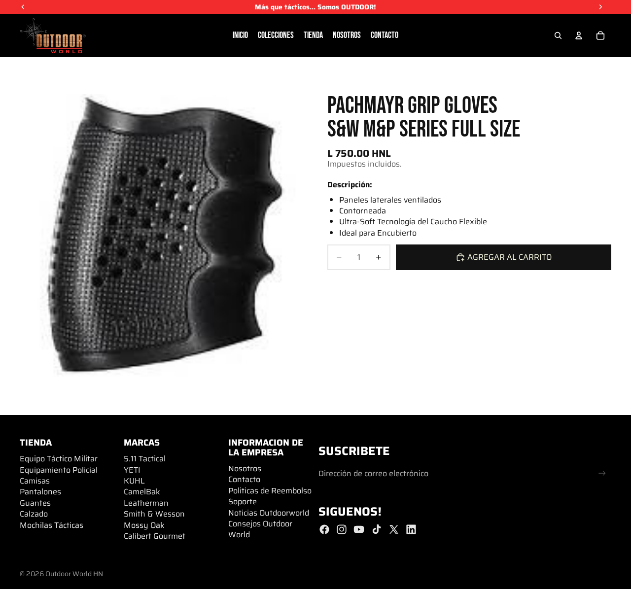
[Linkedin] (411, 529)
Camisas (35, 481)
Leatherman (146, 503)
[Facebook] (324, 529)
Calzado (34, 514)
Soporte (242, 501)
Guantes (35, 503)
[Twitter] (394, 529)
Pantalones (40, 491)
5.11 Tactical (145, 458)
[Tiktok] (377, 529)
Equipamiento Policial (59, 470)
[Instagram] (342, 529)
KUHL (134, 481)
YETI (132, 470)
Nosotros (244, 468)
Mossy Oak (144, 525)
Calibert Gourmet (154, 536)
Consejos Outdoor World (260, 529)
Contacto (244, 479)
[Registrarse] (602, 473)
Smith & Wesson (154, 514)
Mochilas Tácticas (51, 525)
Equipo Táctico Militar (59, 458)
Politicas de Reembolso (270, 491)
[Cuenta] (579, 35)
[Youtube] (359, 529)
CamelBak (142, 491)
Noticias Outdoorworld (268, 513)
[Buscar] (558, 35)
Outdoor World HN (74, 573)
